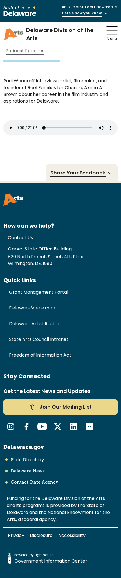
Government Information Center (50, 561)
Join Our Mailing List (65, 406)
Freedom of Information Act (40, 355)
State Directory (27, 459)
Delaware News (28, 470)
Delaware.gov (23, 447)
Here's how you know (82, 13)
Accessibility (72, 535)
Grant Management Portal (38, 292)
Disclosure (41, 535)
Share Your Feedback (78, 172)
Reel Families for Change (55, 87)
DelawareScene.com (32, 308)
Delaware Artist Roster (34, 323)
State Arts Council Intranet (38, 339)
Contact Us (20, 237)
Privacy (16, 535)
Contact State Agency (34, 482)
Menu (112, 38)
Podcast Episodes (25, 51)
